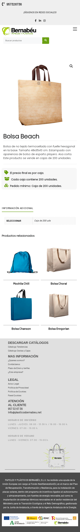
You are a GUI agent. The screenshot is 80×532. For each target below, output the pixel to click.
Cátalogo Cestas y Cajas (19, 350)
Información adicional (17, 208)
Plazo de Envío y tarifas (19, 368)
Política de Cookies (17, 391)
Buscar (45, 40)
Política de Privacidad (18, 387)
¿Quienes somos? (16, 360)
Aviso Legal (13, 383)
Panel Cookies (14, 395)
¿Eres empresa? (15, 372)
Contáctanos (14, 364)
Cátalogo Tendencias (18, 346)
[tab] (18, 208)
